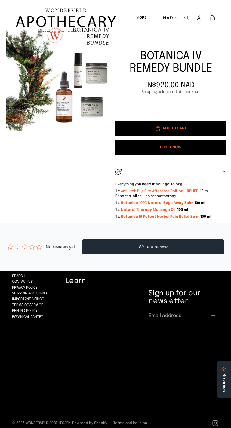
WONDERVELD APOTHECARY (48, 423)
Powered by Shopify (89, 423)
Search (18, 276)
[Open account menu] (199, 17)
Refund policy (25, 311)
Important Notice (28, 299)
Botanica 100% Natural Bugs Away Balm (157, 203)
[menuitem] (141, 17)
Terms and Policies (130, 423)
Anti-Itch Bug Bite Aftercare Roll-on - (159, 191)
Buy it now (171, 147)
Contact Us (22, 282)
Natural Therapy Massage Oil (148, 210)
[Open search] (186, 17)
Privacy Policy (25, 288)
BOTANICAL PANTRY (27, 317)
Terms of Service (27, 305)
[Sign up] (213, 315)
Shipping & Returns (29, 293)
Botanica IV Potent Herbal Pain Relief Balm (160, 217)
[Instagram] (215, 423)
